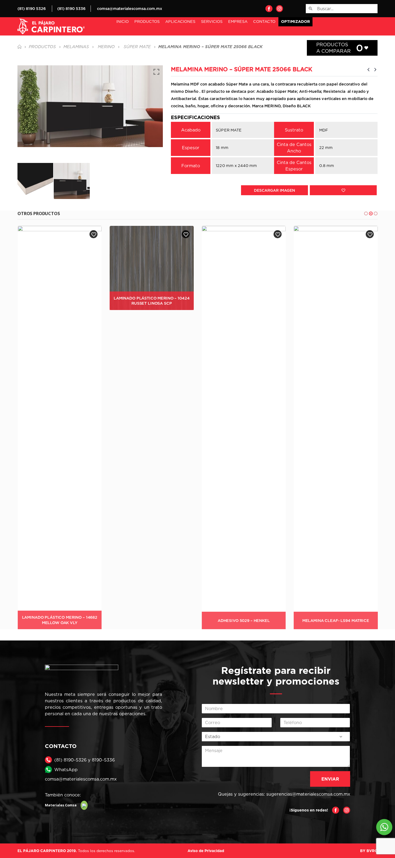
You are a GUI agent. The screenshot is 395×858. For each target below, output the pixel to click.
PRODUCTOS (147, 21)
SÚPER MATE (229, 130)
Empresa (237, 21)
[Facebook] (268, 8)
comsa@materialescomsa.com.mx (129, 8)
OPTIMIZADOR (295, 21)
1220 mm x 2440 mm (236, 165)
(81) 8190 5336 (71, 8)
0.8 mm (326, 165)
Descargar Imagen (274, 190)
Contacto (264, 21)
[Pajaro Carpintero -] (51, 26)
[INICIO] (19, 47)
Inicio (122, 21)
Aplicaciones (180, 21)
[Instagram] (279, 8)
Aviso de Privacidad (206, 851)
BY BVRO (369, 851)
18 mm (222, 147)
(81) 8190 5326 (31, 8)
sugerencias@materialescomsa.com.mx (308, 794)
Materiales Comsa (61, 805)
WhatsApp (66, 769)
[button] (366, 213)
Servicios (211, 21)
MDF (323, 130)
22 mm (326, 147)
